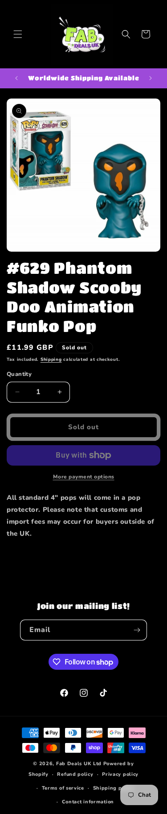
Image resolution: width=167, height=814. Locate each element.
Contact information (88, 801)
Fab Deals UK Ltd (79, 763)
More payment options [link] (83, 476)
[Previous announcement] (16, 78)
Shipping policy (113, 788)
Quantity (19, 374)
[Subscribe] (137, 630)
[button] (18, 34)
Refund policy (75, 774)
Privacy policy (120, 774)
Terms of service (63, 788)
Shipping (51, 359)
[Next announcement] (150, 78)
